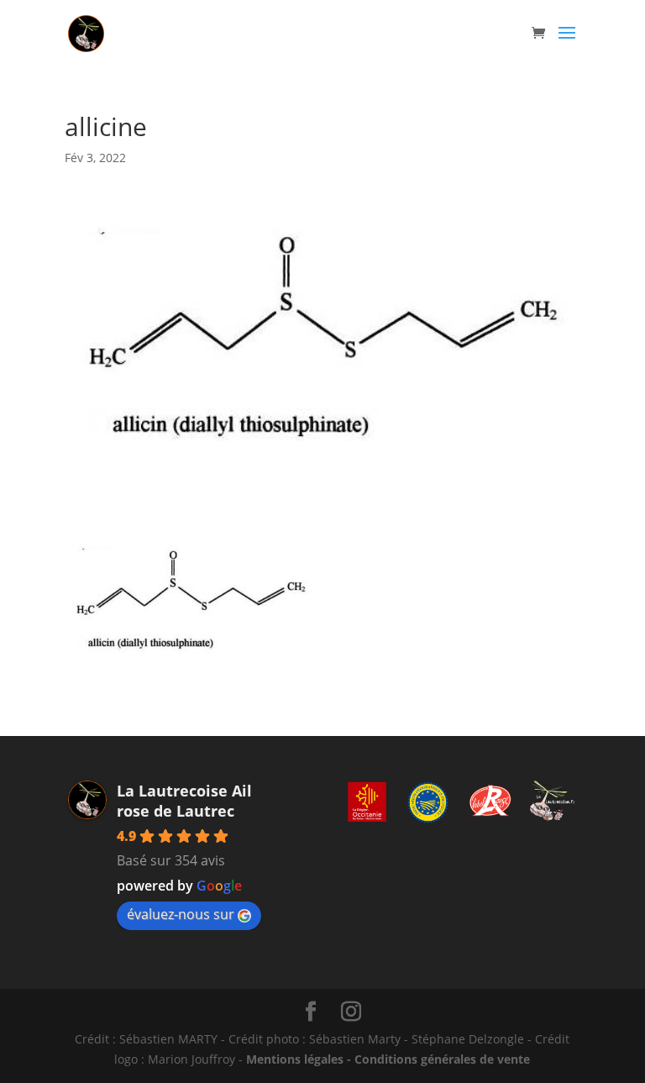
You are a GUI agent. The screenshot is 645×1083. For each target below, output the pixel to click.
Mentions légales (294, 1059)
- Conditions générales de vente (436, 1059)
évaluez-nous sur (180, 914)
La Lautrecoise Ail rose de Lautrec (184, 801)
